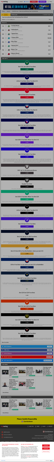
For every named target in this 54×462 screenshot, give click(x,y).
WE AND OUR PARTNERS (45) (27, 444)
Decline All (46, 448)
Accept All (46, 445)
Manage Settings (46, 451)
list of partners (29, 456)
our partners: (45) (26, 446)
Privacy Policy (3, 460)
